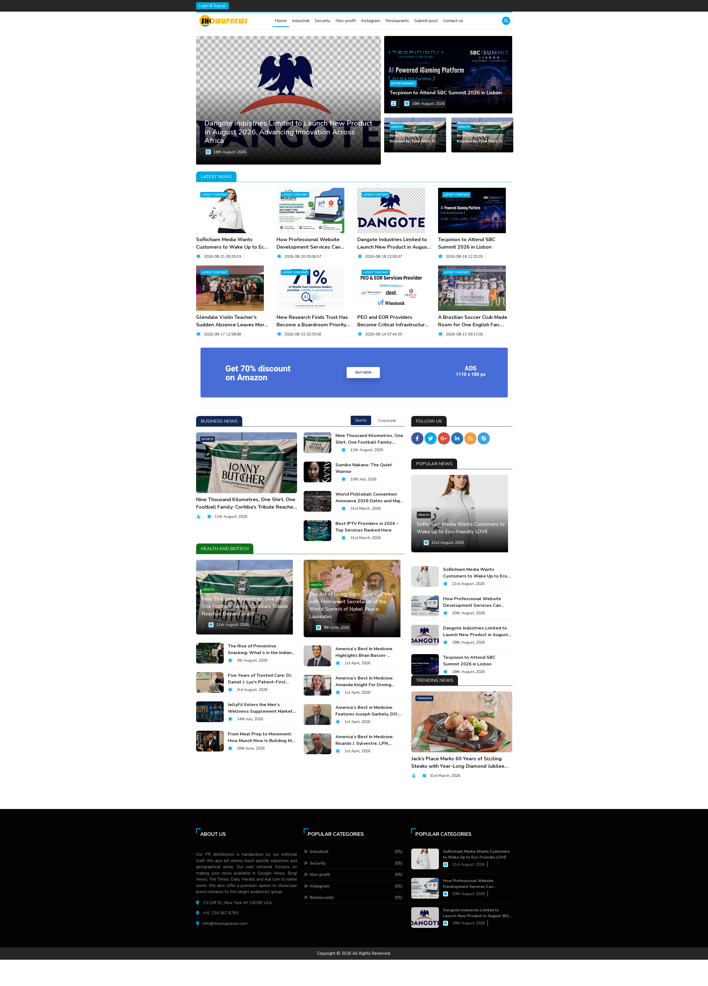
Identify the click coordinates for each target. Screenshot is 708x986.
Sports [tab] (361, 420)
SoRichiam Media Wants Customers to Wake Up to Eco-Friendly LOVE (232, 243)
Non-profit (345, 21)
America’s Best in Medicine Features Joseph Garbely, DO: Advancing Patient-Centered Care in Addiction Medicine (366, 710)
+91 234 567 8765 (220, 913)
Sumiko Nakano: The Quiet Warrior (363, 468)
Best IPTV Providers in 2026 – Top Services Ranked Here (367, 527)
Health (396, 127)
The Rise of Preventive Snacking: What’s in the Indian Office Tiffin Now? (259, 649)
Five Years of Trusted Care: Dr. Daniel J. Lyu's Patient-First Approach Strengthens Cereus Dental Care (260, 678)
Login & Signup (212, 5)
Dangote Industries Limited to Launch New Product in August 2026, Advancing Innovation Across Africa (393, 243)
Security (322, 21)
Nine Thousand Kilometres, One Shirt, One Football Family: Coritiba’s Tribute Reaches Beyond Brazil (415, 138)
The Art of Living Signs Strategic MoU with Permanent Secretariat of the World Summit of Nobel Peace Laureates (352, 605)
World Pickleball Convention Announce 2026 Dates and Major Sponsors (369, 497)
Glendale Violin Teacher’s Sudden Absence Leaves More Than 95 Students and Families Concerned (232, 321)
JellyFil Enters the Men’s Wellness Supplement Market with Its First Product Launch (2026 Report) (260, 708)
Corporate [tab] (387, 420)
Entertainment (403, 83)
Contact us (453, 21)
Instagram (370, 21)
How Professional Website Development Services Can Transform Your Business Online (308, 243)
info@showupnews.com (225, 923)
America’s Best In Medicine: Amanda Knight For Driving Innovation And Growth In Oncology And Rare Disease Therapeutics (365, 681)
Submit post (426, 21)
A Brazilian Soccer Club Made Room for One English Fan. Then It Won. (472, 321)
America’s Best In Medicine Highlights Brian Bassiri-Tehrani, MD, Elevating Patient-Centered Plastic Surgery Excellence (368, 652)
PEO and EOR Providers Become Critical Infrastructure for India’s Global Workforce (392, 321)
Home (281, 21)
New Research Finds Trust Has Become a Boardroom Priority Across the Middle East (312, 321)
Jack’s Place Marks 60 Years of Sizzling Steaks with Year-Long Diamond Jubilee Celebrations (457, 762)
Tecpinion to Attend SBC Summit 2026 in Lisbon (446, 92)
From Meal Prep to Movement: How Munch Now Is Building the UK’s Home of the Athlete (261, 737)
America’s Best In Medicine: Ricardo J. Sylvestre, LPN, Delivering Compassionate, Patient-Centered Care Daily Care (365, 740)
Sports (208, 439)
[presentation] (376, 100)
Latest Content (214, 195)
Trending (424, 698)
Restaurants (397, 21)
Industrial (300, 21)
